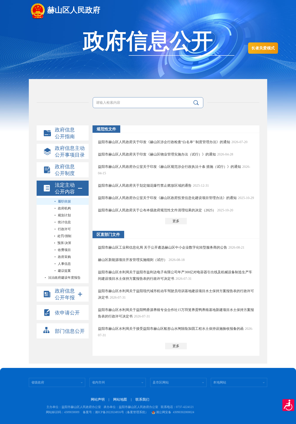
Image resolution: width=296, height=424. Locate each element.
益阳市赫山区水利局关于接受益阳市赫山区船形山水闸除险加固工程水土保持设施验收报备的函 (171, 328)
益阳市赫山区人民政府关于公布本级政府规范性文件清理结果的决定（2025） (157, 210)
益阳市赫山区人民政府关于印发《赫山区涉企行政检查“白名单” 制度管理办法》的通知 (164, 142)
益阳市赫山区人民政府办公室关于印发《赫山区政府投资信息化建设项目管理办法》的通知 (167, 198)
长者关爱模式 (263, 48)
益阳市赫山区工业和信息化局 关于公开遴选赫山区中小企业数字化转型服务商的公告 (162, 247)
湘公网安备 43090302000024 (175, 412)
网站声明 (98, 399)
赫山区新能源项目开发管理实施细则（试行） (132, 260)
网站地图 (120, 399)
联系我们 (142, 399)
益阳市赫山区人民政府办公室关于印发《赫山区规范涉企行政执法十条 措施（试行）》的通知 (169, 166)
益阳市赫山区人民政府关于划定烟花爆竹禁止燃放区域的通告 (145, 185)
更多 (175, 221)
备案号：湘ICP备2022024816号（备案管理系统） (115, 412)
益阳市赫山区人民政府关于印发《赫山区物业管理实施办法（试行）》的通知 (157, 154)
